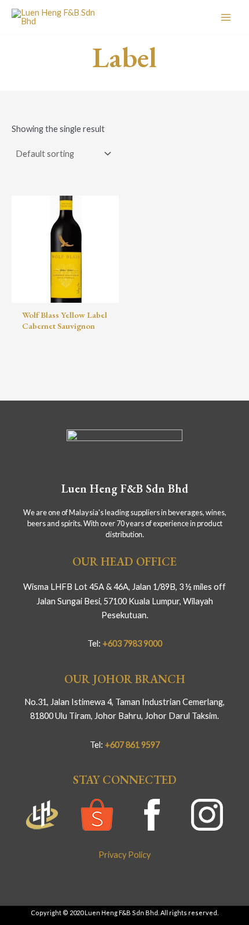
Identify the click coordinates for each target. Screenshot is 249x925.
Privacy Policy (124, 855)
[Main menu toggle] (225, 16)
